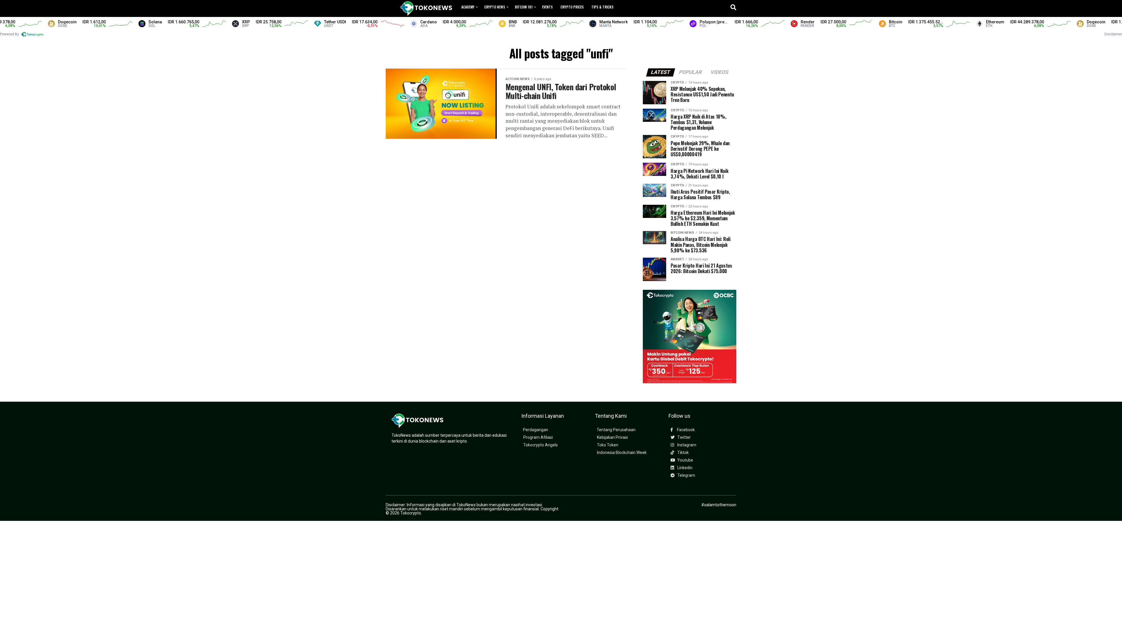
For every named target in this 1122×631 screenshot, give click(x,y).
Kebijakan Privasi (612, 437)
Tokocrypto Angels (540, 445)
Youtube (684, 460)
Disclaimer (1113, 34)
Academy (468, 6)
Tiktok (682, 452)
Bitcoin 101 (524, 6)
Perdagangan (535, 430)
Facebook (685, 430)
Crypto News (494, 6)
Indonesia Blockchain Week (622, 452)
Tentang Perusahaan (616, 430)
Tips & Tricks (602, 6)
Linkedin (684, 468)
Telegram (685, 475)
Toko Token (607, 445)
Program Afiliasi (538, 437)
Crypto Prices (572, 6)
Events (547, 6)
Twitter (683, 437)
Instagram (686, 445)
